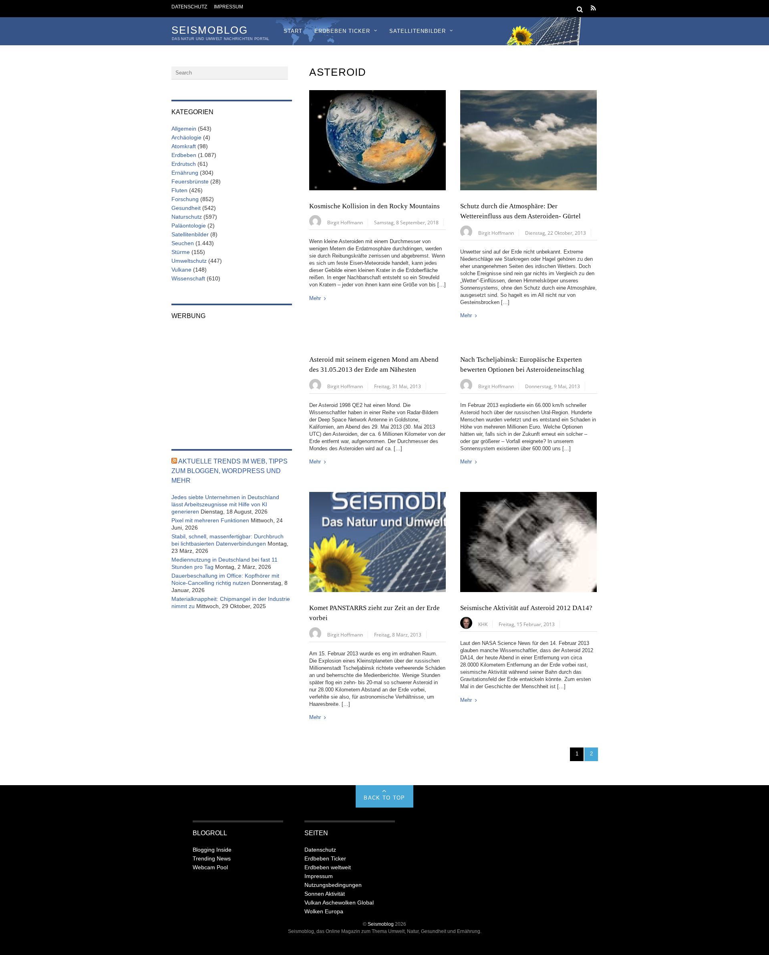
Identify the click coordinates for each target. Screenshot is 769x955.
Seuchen (182, 243)
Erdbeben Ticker (342, 31)
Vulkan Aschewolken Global (339, 902)
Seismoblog (381, 924)
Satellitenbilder (417, 31)
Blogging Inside (212, 849)
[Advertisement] (231, 379)
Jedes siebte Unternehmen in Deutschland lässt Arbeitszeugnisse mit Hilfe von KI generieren (225, 504)
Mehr (315, 298)
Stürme (180, 252)
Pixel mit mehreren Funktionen (210, 520)
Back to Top (384, 798)
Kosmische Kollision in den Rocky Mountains (374, 206)
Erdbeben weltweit (327, 867)
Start (293, 31)
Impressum (228, 6)
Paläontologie (188, 225)
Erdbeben (183, 155)
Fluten (179, 190)
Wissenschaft (188, 278)
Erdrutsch (183, 164)
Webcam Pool (210, 867)
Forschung (185, 199)
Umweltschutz (189, 261)
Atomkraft (183, 146)
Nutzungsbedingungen (333, 885)
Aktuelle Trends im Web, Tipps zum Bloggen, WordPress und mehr (229, 471)
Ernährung (184, 172)
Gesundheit (186, 208)
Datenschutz (189, 6)
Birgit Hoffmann (345, 222)
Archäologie (186, 137)
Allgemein (183, 128)
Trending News (212, 858)
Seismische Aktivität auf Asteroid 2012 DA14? (526, 608)
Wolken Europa (323, 911)
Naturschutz (186, 217)
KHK (482, 624)
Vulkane (181, 269)
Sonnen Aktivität (324, 894)
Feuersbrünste (190, 181)
